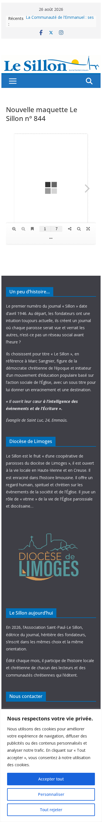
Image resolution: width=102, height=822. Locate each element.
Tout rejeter (51, 809)
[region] (51, 765)
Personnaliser (51, 794)
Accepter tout (51, 779)
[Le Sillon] (50, 59)
